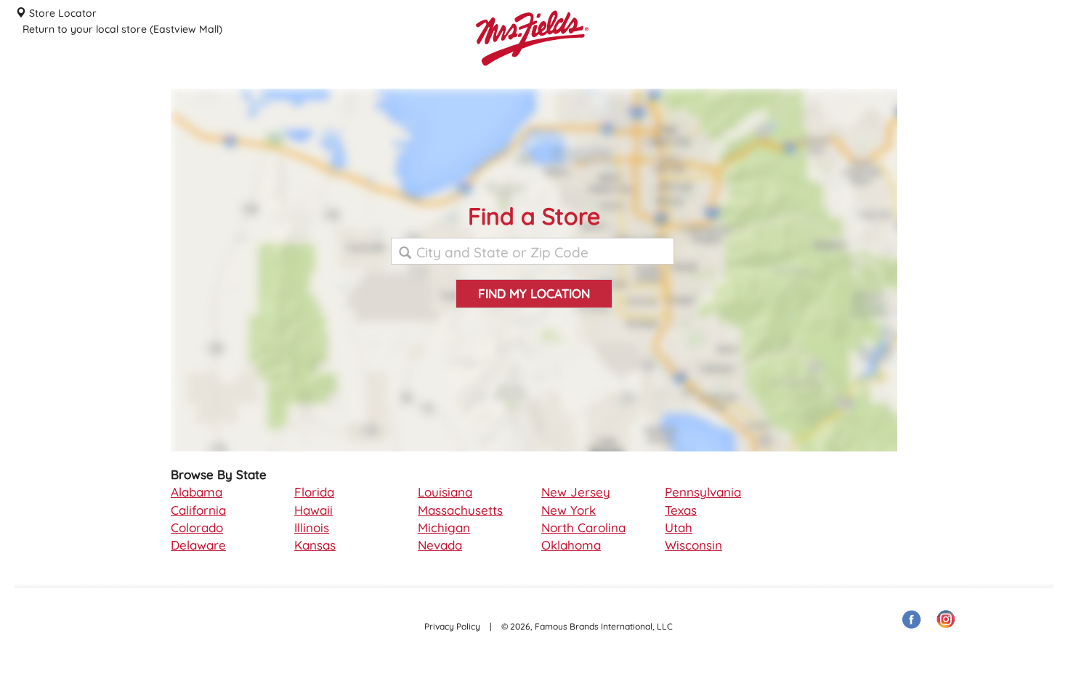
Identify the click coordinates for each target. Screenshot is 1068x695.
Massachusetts (460, 510)
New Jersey (575, 491)
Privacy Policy (452, 626)
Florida (314, 491)
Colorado (197, 527)
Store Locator (61, 13)
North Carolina (583, 527)
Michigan (444, 527)
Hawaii (313, 510)
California (198, 510)
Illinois (311, 527)
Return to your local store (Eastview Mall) (122, 29)
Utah (678, 527)
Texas (681, 510)
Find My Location (534, 293)
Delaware (198, 545)
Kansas (315, 545)
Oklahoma (571, 545)
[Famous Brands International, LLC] (585, 61)
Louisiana (445, 491)
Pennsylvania (703, 491)
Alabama (196, 491)
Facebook (911, 620)
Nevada (440, 545)
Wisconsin (693, 545)
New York (568, 510)
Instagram (946, 620)
